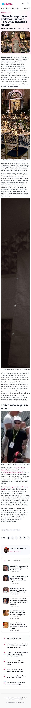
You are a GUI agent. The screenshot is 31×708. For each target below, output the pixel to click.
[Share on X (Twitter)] (12, 538)
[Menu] (28, 3)
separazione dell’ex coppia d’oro (13, 472)
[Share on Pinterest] (20, 538)
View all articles (15, 551)
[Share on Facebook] (8, 538)
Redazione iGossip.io (8, 28)
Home (2, 8)
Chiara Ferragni (6, 530)
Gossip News (6, 12)
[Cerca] (23, 3)
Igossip (12, 702)
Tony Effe (16, 530)
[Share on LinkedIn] (16, 538)
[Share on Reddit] (24, 538)
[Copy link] (28, 538)
